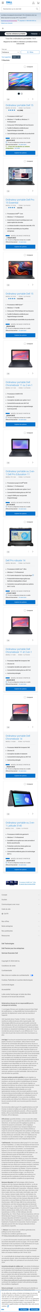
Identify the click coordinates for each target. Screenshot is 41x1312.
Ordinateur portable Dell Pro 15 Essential (20, 201)
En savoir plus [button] (22, 144)
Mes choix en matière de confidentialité (15, 975)
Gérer (2, 1309)
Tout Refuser (23, 1309)
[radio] (19, 94)
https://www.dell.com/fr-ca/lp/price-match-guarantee (20, 1280)
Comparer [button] (30, 67)
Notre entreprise (7, 926)
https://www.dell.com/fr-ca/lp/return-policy (17, 1236)
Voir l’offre (17, 148)
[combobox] (20, 9)
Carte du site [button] (6, 909)
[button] (33, 3)
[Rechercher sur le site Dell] (37, 9)
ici (8, 1103)
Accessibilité (6, 989)
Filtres (31, 52)
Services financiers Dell (10, 953)
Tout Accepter (34, 1309)
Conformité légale (8, 985)
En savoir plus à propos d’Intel (27, 884)
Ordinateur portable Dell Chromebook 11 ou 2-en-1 (19, 384)
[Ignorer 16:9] (18, 57)
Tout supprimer (6, 57)
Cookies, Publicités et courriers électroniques (17, 980)
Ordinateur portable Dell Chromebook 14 (18, 737)
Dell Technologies (8, 944)
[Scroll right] (39, 34)
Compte (4, 895)
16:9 (14, 57)
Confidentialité (7, 970)
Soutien (4, 900)
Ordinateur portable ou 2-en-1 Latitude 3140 (20, 824)
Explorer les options (21, 153)
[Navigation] (2, 3)
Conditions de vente (8, 966)
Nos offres (5, 921)
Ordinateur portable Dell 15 (19, 105)
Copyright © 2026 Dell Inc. (11, 961)
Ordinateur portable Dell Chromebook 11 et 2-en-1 (19, 650)
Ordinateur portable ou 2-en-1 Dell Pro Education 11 (20, 473)
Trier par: (4, 49)
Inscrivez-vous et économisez (9, 20)
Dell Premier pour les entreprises (13, 948)
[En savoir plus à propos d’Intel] (11, 882)
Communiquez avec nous (10, 904)
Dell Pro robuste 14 (15, 560)
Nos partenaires (7, 931)
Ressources (6, 936)
